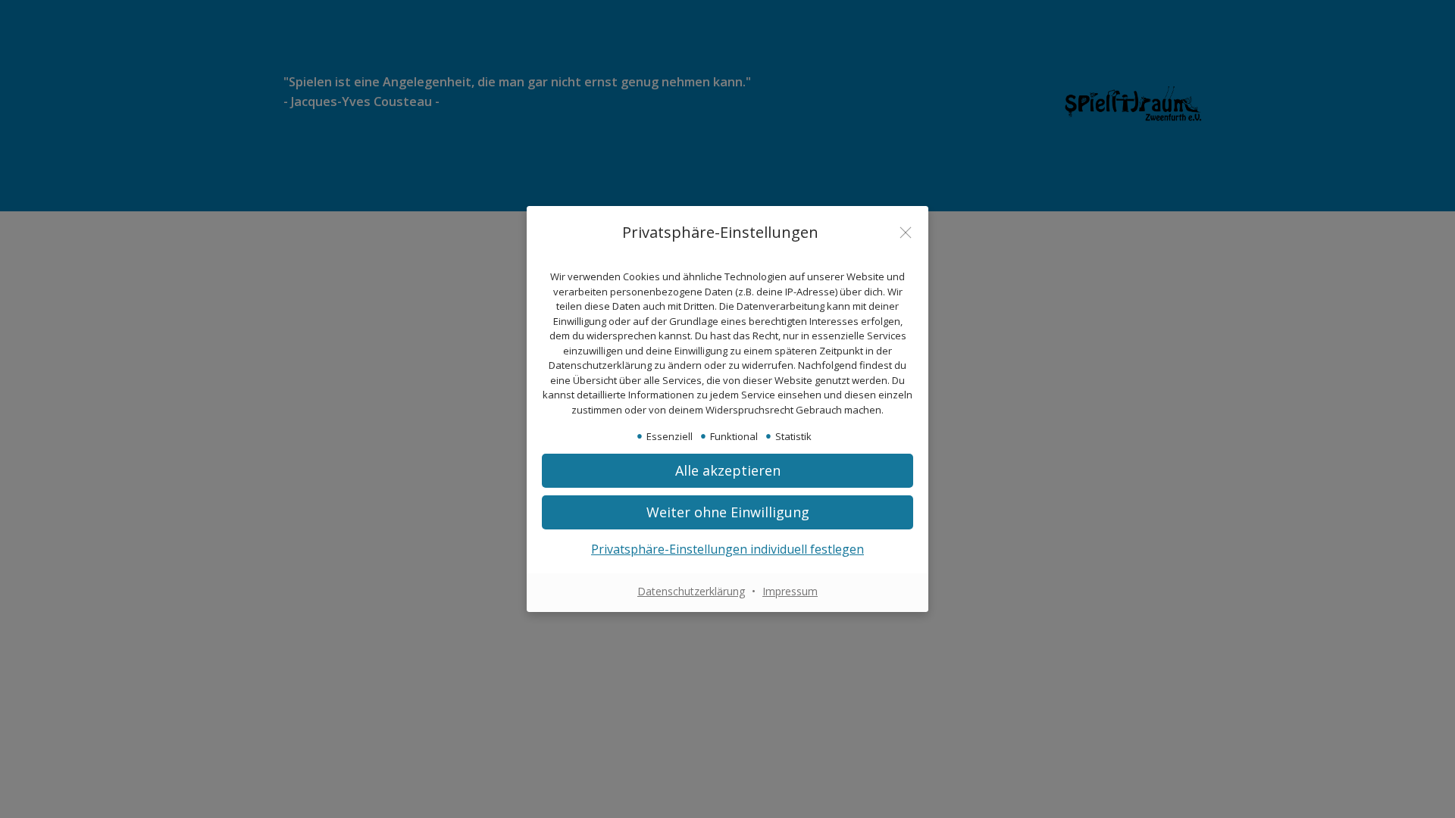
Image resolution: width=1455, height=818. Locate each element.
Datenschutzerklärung (691, 591)
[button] (727, 471)
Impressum (790, 591)
